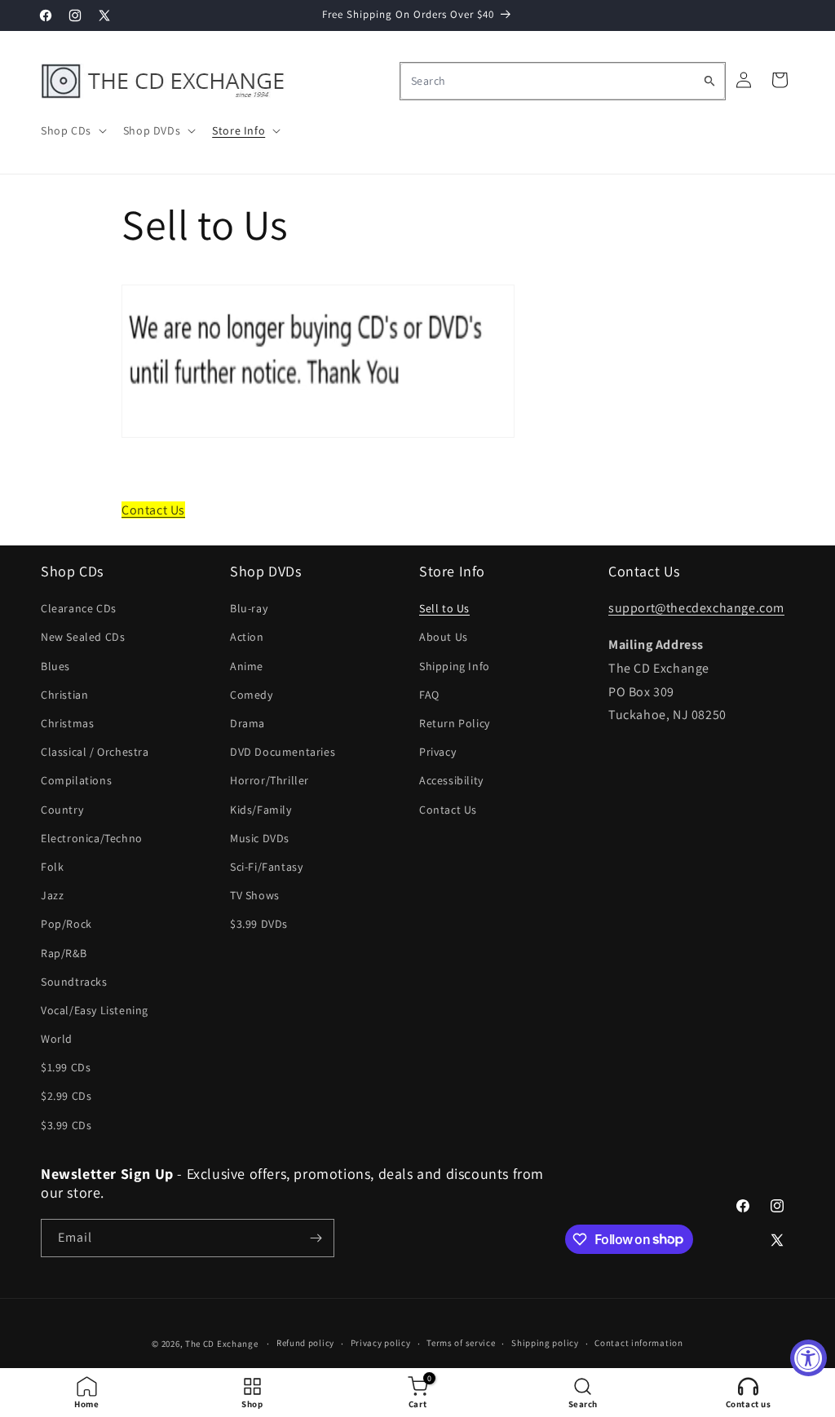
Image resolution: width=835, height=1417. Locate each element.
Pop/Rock (66, 923)
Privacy (437, 751)
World (57, 1038)
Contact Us (153, 510)
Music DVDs (259, 838)
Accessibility (451, 780)
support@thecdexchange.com (696, 607)
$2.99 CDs (66, 1095)
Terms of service (460, 1343)
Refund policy (305, 1343)
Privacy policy (381, 1343)
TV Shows (255, 895)
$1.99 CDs (66, 1067)
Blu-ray (248, 608)
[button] (72, 130)
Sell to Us (444, 608)
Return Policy (454, 723)
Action (247, 636)
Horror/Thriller (269, 780)
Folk (52, 866)
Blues (55, 666)
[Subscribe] (316, 1238)
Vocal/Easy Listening (94, 1010)
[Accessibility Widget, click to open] (808, 1358)
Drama (247, 723)
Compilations (76, 780)
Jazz (52, 895)
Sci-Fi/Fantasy (266, 866)
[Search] (709, 80)
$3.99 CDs (66, 1125)
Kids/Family (261, 809)
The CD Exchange (221, 1343)
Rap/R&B (63, 953)
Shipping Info (454, 666)
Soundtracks (74, 981)
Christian (64, 694)
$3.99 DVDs (259, 923)
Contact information (638, 1343)
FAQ (429, 694)
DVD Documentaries (282, 751)
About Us (443, 636)
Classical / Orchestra (95, 751)
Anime (246, 666)
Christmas (67, 723)
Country (62, 809)
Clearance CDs (79, 608)
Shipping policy (545, 1343)
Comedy (251, 694)
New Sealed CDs (83, 636)
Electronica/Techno (92, 838)
